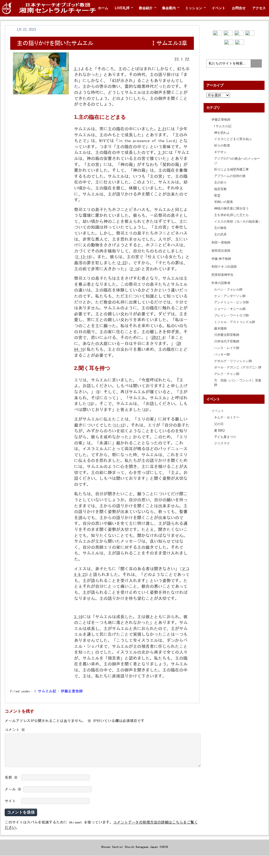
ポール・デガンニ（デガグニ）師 (237, 367)
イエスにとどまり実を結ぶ (233, 139)
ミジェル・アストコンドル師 (234, 322)
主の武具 (220, 234)
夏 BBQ (219, 430)
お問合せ (239, 8)
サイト (10, 801)
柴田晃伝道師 (220, 250)
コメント (15, 729)
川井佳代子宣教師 (226, 341)
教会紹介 (146, 8)
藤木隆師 (220, 328)
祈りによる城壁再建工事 (231, 169)
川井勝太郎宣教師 (226, 335)
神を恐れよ (222, 132)
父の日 (219, 424)
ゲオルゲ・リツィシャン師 (233, 361)
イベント (218, 8)
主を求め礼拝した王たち (231, 215)
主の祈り (220, 182)
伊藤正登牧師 (72, 691)
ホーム (103, 8)
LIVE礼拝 (122, 8)
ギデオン (220, 152)
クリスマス (222, 443)
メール (13, 789)
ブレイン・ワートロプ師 (231, 315)
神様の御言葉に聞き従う (231, 208)
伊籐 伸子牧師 (221, 259)
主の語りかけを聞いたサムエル (55, 43)
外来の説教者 (220, 283)
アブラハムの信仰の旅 (230, 176)
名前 (11, 777)
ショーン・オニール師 (230, 309)
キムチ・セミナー (226, 417)
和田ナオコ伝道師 (224, 266)
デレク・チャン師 (226, 374)
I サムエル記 (45, 691)
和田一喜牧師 (220, 242)
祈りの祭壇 (222, 145)
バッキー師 (222, 354)
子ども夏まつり (225, 437)
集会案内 (169, 8)
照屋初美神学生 (222, 275)
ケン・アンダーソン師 (230, 296)
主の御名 (220, 228)
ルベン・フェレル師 (228, 289)
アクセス (259, 8)
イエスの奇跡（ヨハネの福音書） (237, 221)
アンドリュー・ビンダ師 (231, 302)
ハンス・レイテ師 (226, 348)
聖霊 (217, 195)
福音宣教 (220, 189)
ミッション (193, 8)
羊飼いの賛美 (223, 202)
